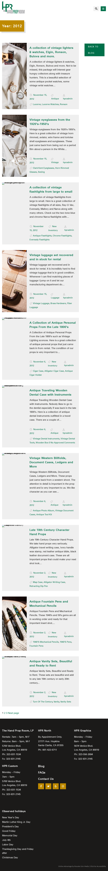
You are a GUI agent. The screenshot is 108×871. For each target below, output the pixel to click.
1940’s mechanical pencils (46, 642)
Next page (13, 713)
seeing (41, 172)
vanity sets (65, 701)
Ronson (63, 104)
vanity (56, 701)
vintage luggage (41, 303)
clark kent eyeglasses (43, 168)
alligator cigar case (54, 371)
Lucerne (37, 104)
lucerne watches (50, 104)
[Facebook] (41, 786)
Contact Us (46, 779)
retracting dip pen (39, 586)
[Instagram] (63, 786)
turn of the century (43, 701)
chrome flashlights (62, 235)
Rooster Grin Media (81, 866)
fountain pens (36, 646)
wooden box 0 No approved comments (55, 442)
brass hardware (58, 303)
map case (37, 582)
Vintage (55, 162)
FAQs (41, 772)
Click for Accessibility (98, 866)
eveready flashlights (40, 239)
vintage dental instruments (46, 438)
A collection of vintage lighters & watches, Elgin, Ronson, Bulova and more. (51, 52)
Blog (41, 766)
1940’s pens (65, 642)
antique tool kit (44, 514)
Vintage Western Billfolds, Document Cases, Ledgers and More (51, 462)
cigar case (38, 371)
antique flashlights (42, 235)
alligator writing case (54, 582)
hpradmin (68, 98)
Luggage (55, 297)
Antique (55, 98)
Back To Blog (93, 49)
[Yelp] (56, 786)
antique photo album (43, 510)
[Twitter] (48, 786)
